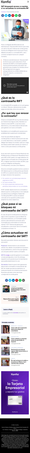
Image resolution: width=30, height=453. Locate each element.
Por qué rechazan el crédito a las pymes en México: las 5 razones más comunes (19, 362)
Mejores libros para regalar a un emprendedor (11, 299)
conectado (15, 312)
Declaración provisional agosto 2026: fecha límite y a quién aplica (19, 351)
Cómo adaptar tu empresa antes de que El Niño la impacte (19, 340)
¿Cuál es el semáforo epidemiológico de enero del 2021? (18, 289)
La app (7, 255)
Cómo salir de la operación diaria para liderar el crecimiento (19, 329)
